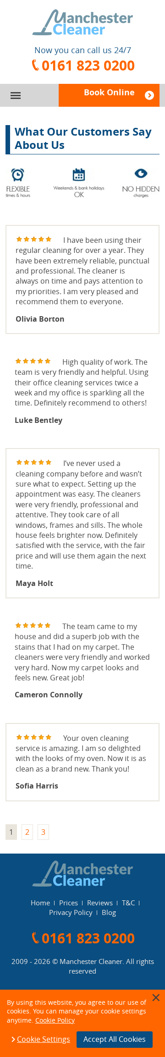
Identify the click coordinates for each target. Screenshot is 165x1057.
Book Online (109, 92)
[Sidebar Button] (16, 96)
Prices (68, 902)
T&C (128, 902)
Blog (109, 912)
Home (40, 902)
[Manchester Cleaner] (82, 22)
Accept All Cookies (114, 1039)
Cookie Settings (43, 1039)
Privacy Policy (71, 912)
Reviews (100, 902)
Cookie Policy (55, 1020)
